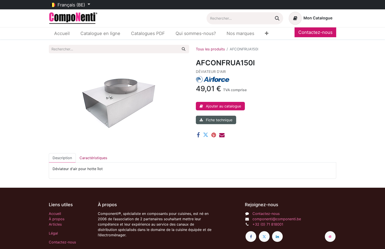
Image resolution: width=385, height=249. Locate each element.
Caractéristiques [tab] (93, 158)
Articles (55, 224)
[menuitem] (62, 33)
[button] (220, 106)
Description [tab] (62, 158)
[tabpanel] (192, 168)
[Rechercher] (277, 18)
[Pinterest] (213, 135)
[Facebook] (198, 135)
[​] (251, 236)
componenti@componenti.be (276, 219)
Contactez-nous (315, 32)
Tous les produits (210, 49)
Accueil (55, 213)
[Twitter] (205, 135)
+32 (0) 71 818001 (267, 224)
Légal (53, 233)
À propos (56, 219)
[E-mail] (222, 135)
